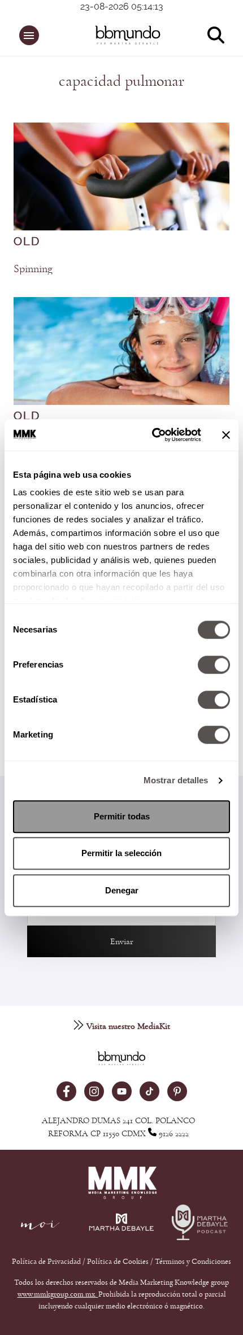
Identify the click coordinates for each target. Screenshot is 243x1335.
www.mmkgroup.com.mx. (58, 1294)
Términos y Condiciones (193, 1262)
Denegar (121, 890)
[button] (29, 35)
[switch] (214, 665)
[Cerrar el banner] (226, 435)
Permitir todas (122, 816)
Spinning (33, 268)
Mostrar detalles (176, 780)
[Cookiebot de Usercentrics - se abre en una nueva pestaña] (153, 434)
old (27, 241)
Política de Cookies (118, 1262)
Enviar (121, 941)
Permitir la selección (121, 853)
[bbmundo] (128, 35)
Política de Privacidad (47, 1262)
